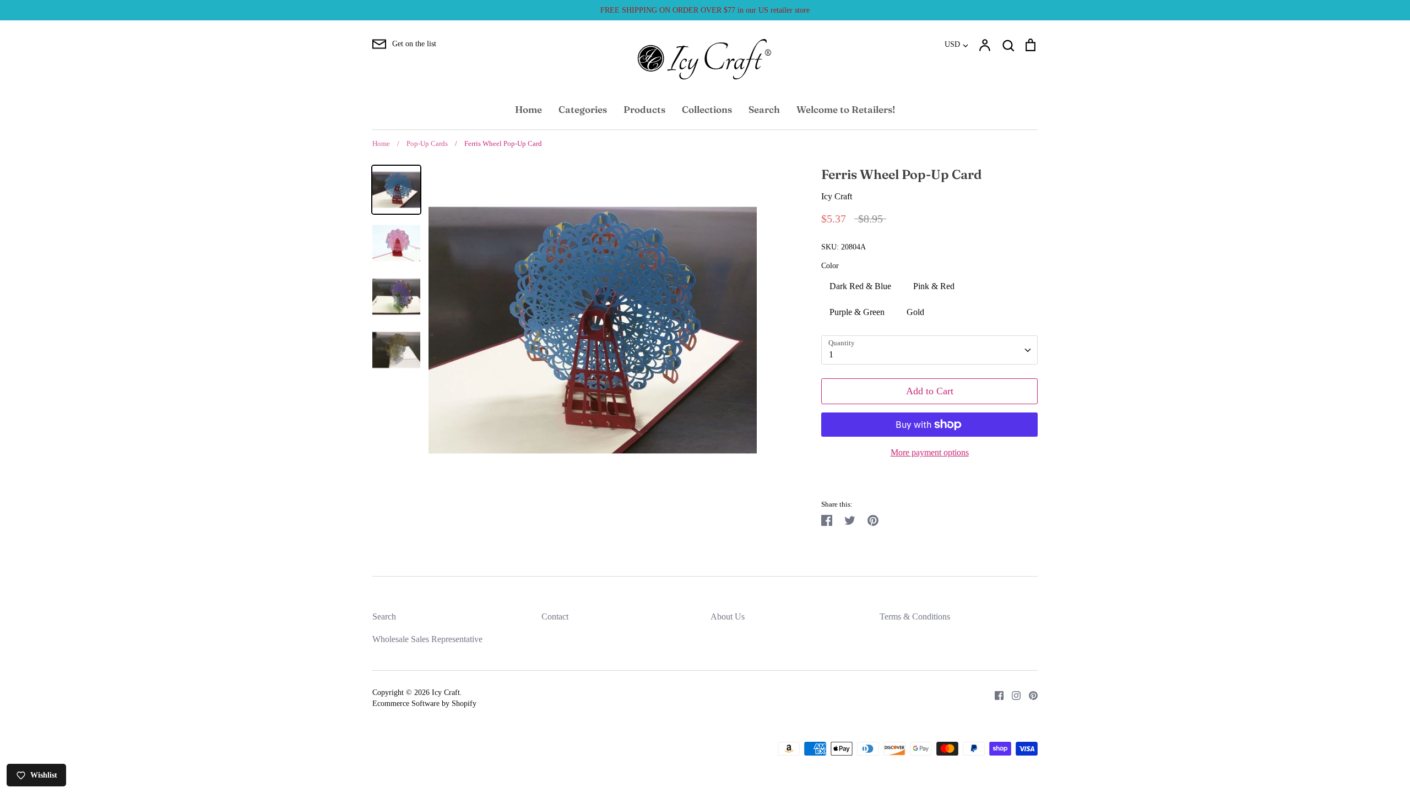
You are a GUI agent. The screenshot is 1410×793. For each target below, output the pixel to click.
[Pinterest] (1029, 694)
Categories (582, 109)
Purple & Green (857, 312)
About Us (728, 616)
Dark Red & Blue (860, 286)
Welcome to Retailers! (845, 109)
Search (764, 109)
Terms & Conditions (915, 616)
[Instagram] (1012, 694)
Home (528, 109)
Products (644, 109)
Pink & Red (934, 286)
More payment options (930, 452)
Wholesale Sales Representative (427, 639)
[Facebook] (995, 694)
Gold (915, 312)
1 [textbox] (831, 354)
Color (830, 266)
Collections (707, 109)
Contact (554, 616)
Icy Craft (836, 196)
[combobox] (929, 350)
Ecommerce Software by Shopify (424, 703)
